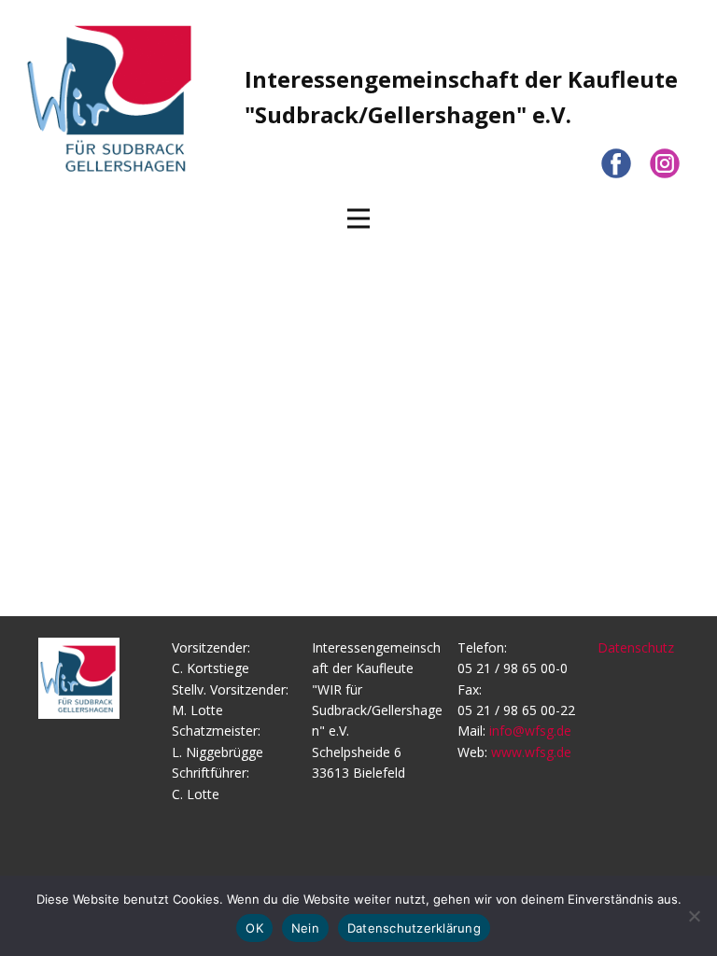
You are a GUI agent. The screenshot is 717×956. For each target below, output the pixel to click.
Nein (305, 928)
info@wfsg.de (530, 730)
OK (254, 928)
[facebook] (616, 163)
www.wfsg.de (531, 752)
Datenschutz (636, 647)
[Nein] (693, 916)
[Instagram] (665, 163)
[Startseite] (111, 97)
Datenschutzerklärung (414, 928)
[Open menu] (358, 218)
